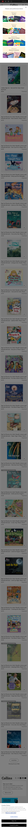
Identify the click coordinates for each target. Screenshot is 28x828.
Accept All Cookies (14, 825)
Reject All (14, 821)
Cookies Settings (14, 816)
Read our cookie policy (11, 813)
